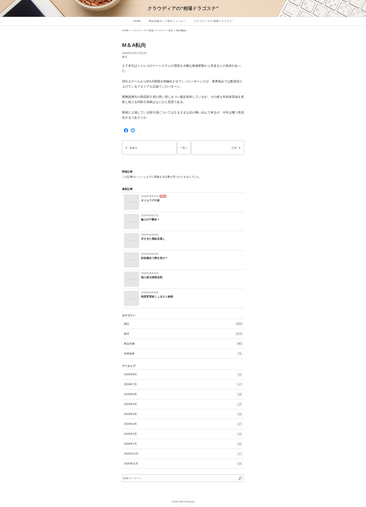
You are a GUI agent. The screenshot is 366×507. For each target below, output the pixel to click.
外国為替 (182, 355)
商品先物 (183, 345)
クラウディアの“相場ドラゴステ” (183, 8)
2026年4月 (182, 415)
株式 (171, 30)
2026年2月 (182, 435)
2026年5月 (182, 405)
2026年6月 (182, 395)
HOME (137, 20)
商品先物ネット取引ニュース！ (167, 20)
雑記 (183, 325)
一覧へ (184, 147)
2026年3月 (182, 425)
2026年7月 (182, 385)
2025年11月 (182, 465)
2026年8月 (182, 376)
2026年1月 (182, 445)
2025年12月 (182, 455)
